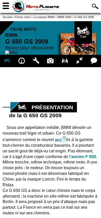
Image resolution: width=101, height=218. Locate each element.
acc (58, 139)
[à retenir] (22, 61)
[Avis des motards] (93, 61)
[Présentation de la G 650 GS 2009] (7, 61)
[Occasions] (65, 61)
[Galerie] (50, 61)
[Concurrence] (79, 61)
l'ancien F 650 (82, 156)
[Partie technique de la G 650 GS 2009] (36, 61)
